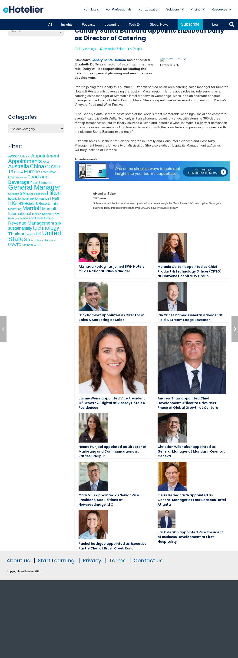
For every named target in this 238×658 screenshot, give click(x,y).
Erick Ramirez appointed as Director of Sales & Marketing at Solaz (112, 317)
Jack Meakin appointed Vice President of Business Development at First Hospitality (190, 537)
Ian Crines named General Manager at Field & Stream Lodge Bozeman (190, 317)
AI (29, 156)
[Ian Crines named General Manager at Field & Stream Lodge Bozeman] (172, 296)
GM (23, 193)
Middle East (50, 214)
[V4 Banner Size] (152, 179)
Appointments (25, 161)
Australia (18, 166)
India (55, 203)
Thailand (17, 233)
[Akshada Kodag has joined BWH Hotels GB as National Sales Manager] (93, 247)
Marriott (31, 208)
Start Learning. (56, 560)
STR (58, 223)
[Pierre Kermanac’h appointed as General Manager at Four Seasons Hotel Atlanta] (172, 476)
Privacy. (92, 560)
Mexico (36, 213)
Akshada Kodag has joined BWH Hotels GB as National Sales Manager (111, 268)
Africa (23, 156)
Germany (13, 193)
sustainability (20, 228)
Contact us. (149, 560)
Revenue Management (31, 223)
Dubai (18, 172)
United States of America (42, 240)
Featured (21, 177)
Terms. (118, 560)
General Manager (34, 187)
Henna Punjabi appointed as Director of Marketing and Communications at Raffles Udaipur (112, 451)
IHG (12, 203)
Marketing (14, 209)
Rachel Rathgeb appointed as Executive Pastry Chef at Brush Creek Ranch (113, 546)
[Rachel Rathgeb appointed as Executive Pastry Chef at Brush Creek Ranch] (93, 524)
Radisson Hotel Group (36, 218)
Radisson (13, 218)
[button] (182, 9)
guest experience (36, 193)
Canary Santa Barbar (108, 60)
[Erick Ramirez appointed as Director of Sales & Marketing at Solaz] (93, 296)
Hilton (54, 193)
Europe (32, 171)
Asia (46, 162)
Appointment (45, 155)
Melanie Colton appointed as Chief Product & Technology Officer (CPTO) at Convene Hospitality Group (190, 271)
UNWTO (14, 245)
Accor (13, 155)
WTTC (38, 245)
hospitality (14, 198)
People (137, 49)
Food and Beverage (28, 179)
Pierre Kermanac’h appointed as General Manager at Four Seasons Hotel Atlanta (192, 500)
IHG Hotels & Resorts (34, 203)
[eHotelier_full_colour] (23, 9)
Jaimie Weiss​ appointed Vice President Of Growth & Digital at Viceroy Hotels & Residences (112, 403)
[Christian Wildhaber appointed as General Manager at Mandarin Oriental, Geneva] (172, 427)
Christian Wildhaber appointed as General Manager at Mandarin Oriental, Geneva (191, 451)
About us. (19, 560)
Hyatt (54, 198)
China (37, 166)
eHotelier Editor (114, 49)
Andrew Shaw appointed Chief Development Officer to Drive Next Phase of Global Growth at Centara (188, 403)
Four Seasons (40, 182)
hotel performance (35, 198)
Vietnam (27, 244)
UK (38, 234)
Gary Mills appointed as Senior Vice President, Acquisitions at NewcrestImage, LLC (109, 500)
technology (46, 228)
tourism (30, 234)
